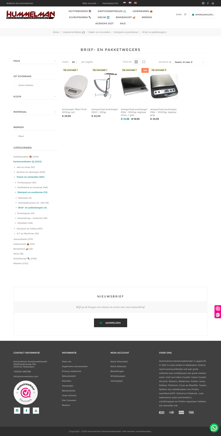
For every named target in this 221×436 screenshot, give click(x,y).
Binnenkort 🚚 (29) (23, 249)
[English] (130, 2)
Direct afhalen (25, 85)
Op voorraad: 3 (159, 70)
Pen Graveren (69, 400)
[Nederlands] (124, 2)
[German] (135, 2)
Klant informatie (119, 361)
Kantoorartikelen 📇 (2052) (27, 161)
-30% (145, 70)
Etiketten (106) (25, 223)
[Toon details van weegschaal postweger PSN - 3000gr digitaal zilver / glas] (135, 86)
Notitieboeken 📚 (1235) (26, 156)
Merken (66, 405)
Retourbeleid (69, 376)
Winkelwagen (117, 376)
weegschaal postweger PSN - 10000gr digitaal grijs (163, 112)
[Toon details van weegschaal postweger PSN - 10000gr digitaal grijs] (164, 86)
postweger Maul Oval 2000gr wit (74, 111)
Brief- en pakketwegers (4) (32, 207)
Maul (21, 136)
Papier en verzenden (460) (30, 177)
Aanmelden (113, 322)
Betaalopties (68, 390)
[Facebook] (26, 411)
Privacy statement (71, 371)
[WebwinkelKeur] (25, 392)
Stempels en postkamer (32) (32, 192)
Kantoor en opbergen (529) (31, 172)
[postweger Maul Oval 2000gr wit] (76, 86)
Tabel (136, 62)
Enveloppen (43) (25, 213)
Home (56, 32)
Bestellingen (117, 371)
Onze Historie (69, 395)
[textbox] (174, 14)
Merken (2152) (20, 263)
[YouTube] (36, 411)
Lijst (143, 62)
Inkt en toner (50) (26, 167)
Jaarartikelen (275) (23, 239)
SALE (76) (18, 253)
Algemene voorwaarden (75, 366)
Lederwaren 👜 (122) (24, 244)
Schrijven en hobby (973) (29, 228)
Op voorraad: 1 (70, 70)
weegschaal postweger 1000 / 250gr (104, 111)
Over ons (66, 361)
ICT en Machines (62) (28, 233)
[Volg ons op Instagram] (17, 411)
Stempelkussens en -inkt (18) (33, 202)
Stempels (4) (24, 198)
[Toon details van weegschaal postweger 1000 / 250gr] (105, 86)
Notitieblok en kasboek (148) (32, 187)
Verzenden (67, 385)
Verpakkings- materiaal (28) (32, 218)
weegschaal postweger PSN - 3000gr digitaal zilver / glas (134, 112)
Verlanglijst (116, 381)
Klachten (66, 381)
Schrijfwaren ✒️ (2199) (25, 258)
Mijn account (89, 3)
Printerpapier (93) (26, 182)
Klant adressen (118, 366)
